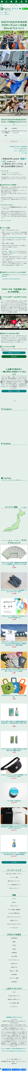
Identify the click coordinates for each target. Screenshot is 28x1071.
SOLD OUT (14, 141)
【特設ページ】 (12, 251)
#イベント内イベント (14, 960)
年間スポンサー (14, 920)
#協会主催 (14, 974)
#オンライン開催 (14, 978)
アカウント (21, 2)
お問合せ (16, 5)
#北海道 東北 (14, 938)
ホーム (2, 2)
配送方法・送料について (14, 999)
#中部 (14, 945)
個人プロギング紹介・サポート (14, 873)
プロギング (6, 2)
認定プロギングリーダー (14, 881)
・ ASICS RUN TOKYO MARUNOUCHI (10, 279)
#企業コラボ (7, 14)
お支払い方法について (14, 995)
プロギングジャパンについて (14, 917)
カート (26, 2)
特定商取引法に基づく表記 (8, 1061)
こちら (7, 220)
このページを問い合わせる (20, 151)
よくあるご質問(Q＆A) (14, 913)
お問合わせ (14, 1063)
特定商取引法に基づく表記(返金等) (18, 146)
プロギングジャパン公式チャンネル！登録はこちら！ (12, 480)
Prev (1, 382)
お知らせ (22, 5)
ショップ (11, 2)
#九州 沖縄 (14, 956)
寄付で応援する (14, 390)
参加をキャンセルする (14, 352)
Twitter (22, 335)
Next (27, 382)
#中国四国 (14, 952)
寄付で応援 (23, 1069)
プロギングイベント (9, 10)
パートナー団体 (14, 877)
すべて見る (14, 862)
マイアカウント (14, 1006)
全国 (2, 536)
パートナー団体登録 (6, 1069)
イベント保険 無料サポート (14, 884)
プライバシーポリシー (21, 1061)
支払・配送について (16, 1059)
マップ (21, 132)
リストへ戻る (24, 153)
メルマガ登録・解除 (14, 1003)
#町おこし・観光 (14, 971)
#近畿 (14, 949)
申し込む (14, 356)
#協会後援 (14, 981)
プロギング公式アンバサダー (14, 924)
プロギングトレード (14, 888)
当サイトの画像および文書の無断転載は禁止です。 (14, 1048)
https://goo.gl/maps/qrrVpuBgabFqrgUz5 (16, 237)
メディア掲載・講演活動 (14, 909)
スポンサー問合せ (15, 1069)
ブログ (14, 898)
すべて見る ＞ (24, 507)
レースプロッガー (14, 927)
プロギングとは (14, 906)
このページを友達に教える (20, 148)
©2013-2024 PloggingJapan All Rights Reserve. (14, 1051)
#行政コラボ (14, 963)
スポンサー (16, 2)
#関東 (6, 12)
